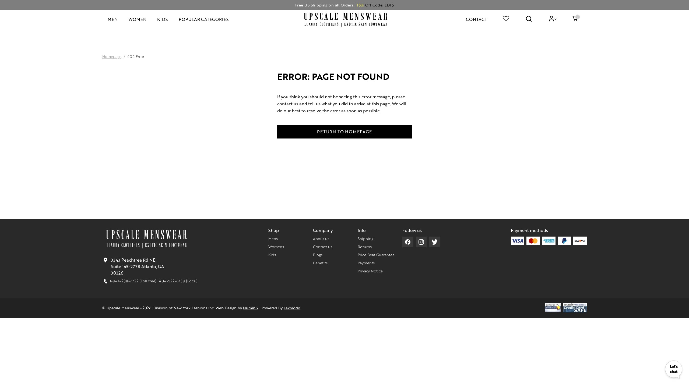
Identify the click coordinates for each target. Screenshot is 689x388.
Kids (272, 254)
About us (321, 238)
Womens (276, 246)
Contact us (322, 246)
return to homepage (344, 131)
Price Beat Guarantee (376, 254)
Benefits (320, 262)
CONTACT (476, 19)
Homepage (111, 56)
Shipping (365, 238)
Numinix (250, 307)
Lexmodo (292, 307)
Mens (273, 238)
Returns (365, 246)
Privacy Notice (370, 270)
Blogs (317, 254)
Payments (366, 262)
